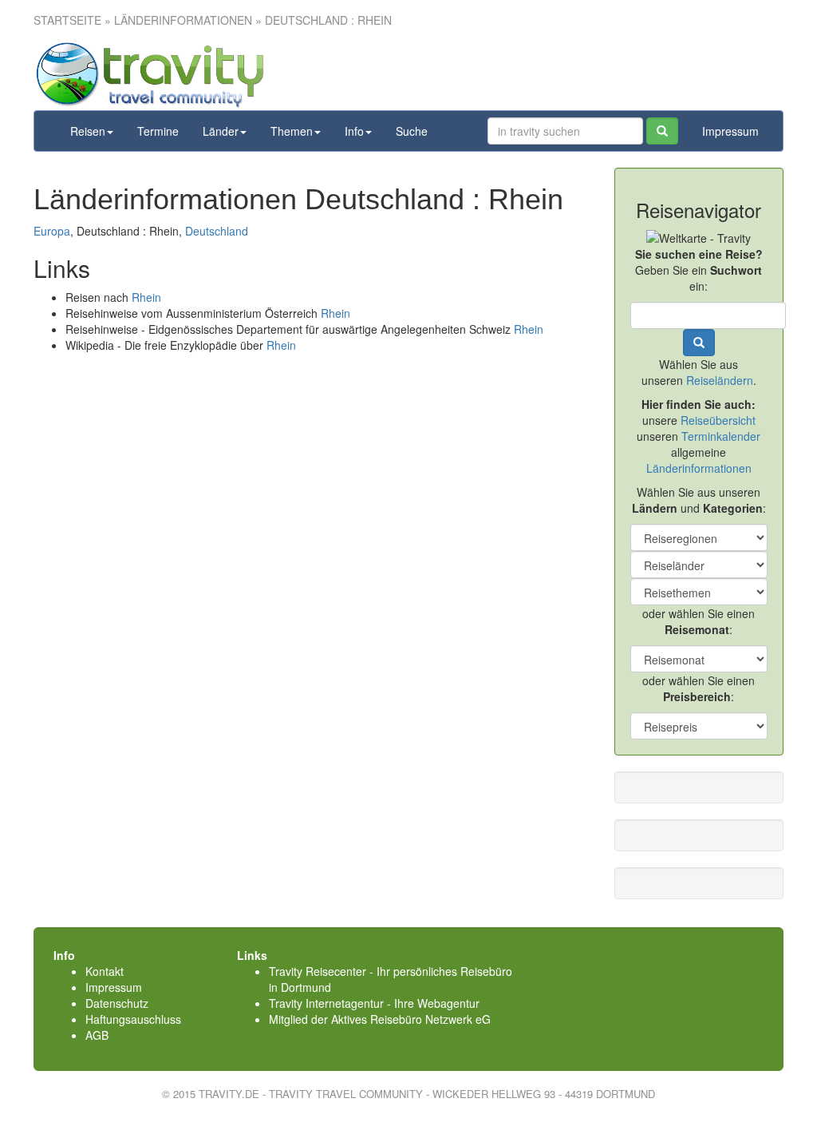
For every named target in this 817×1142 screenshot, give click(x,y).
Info (354, 131)
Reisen (87, 131)
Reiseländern (719, 380)
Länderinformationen (699, 468)
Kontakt (104, 971)
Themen (291, 131)
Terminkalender (720, 436)
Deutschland (216, 231)
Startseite (67, 20)
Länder (221, 131)
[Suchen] (662, 131)
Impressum (730, 131)
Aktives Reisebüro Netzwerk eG (411, 1019)
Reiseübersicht (718, 420)
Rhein (146, 297)
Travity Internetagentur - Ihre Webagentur (374, 1003)
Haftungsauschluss (133, 1019)
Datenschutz (116, 1003)
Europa (52, 231)
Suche (412, 131)
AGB (97, 1035)
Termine (158, 131)
